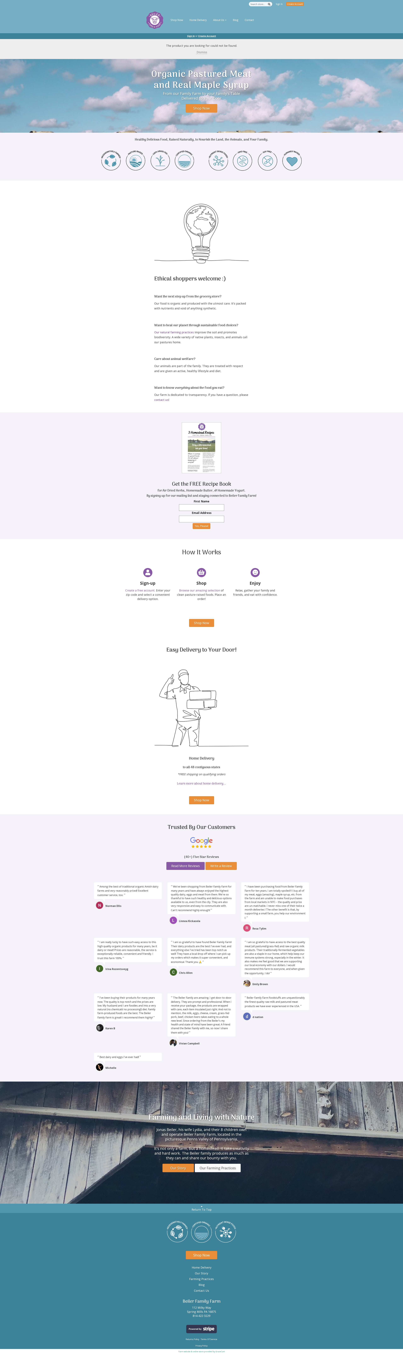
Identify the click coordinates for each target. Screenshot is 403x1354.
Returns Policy (192, 1339)
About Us (219, 20)
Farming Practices (201, 1279)
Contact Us (201, 1290)
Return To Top (202, 1209)
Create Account (295, 4)
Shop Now (177, 20)
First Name (201, 501)
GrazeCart (220, 1351)
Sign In (279, 4)
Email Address (201, 513)
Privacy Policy (201, 1345)
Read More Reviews (185, 866)
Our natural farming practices (174, 332)
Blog (235, 20)
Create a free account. (140, 590)
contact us (161, 400)
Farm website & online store (191, 1351)
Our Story (178, 1167)
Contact (249, 20)
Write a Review (221, 866)
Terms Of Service (209, 1339)
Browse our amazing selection (199, 590)
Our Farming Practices (218, 1167)
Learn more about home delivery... (201, 783)
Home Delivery (198, 20)
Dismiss (201, 52)
